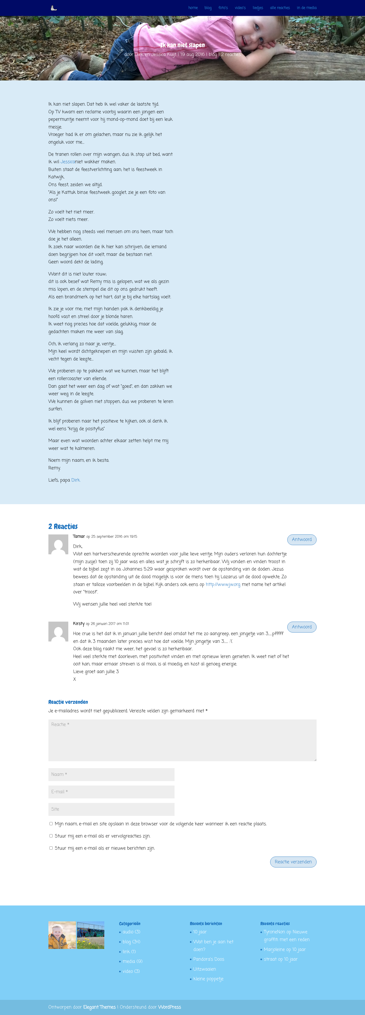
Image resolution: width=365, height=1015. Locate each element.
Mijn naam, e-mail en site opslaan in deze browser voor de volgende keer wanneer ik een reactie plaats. (160, 824)
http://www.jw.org (223, 584)
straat (270, 959)
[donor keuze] (62, 936)
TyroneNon (274, 932)
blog (208, 8)
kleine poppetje (208, 979)
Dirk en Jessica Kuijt (155, 54)
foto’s (223, 8)
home (193, 8)
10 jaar (200, 932)
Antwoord (302, 539)
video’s (240, 8)
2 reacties (231, 54)
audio (128, 932)
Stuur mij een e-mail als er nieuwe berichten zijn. (105, 848)
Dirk (76, 480)
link (126, 951)
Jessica (68, 161)
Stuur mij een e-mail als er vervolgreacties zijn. (102, 836)
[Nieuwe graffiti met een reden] (91, 936)
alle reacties (280, 8)
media (129, 961)
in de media (307, 8)
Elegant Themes (99, 1007)
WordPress (169, 1007)
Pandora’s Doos (208, 959)
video (128, 971)
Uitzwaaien (204, 969)
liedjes (258, 8)
